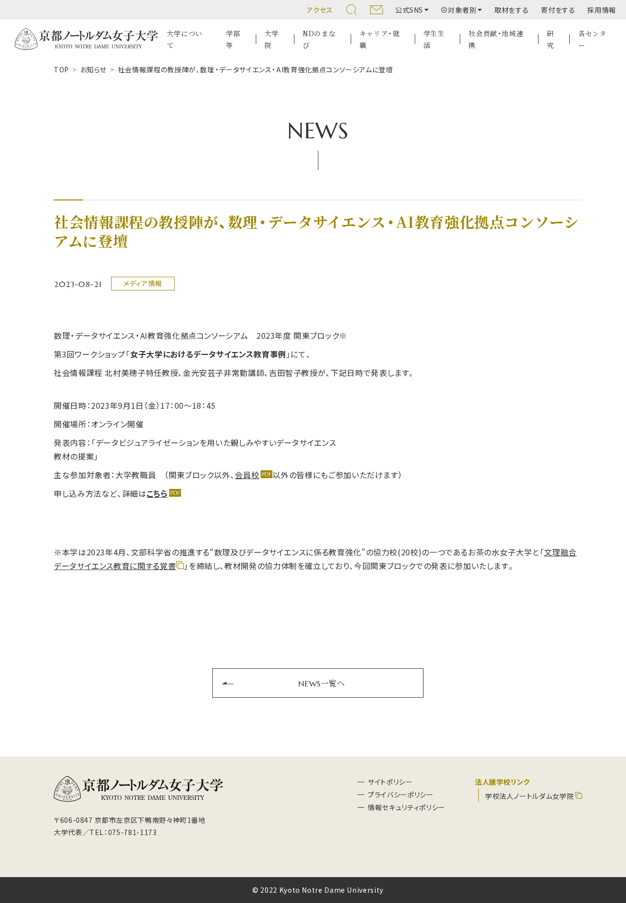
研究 (550, 39)
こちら (157, 493)
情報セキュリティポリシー (407, 807)
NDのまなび (319, 39)
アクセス (320, 10)
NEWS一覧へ (321, 683)
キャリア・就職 (379, 39)
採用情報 (601, 10)
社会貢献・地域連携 (496, 39)
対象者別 (462, 10)
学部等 (233, 39)
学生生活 (434, 39)
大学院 (272, 39)
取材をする (511, 10)
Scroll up (607, 848)
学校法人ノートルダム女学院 (529, 796)
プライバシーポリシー (400, 794)
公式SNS (409, 10)
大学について (184, 39)
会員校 (247, 475)
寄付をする (558, 10)
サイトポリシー (390, 782)
